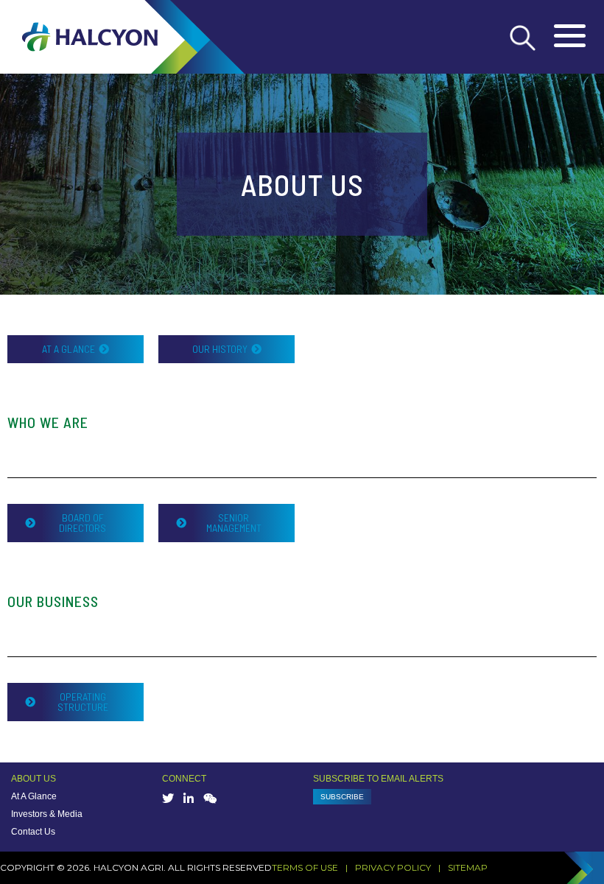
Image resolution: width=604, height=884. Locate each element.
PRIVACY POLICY (393, 867)
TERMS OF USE (305, 867)
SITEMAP (468, 867)
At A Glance (34, 796)
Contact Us (33, 832)
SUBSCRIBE (342, 797)
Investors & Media (46, 814)
